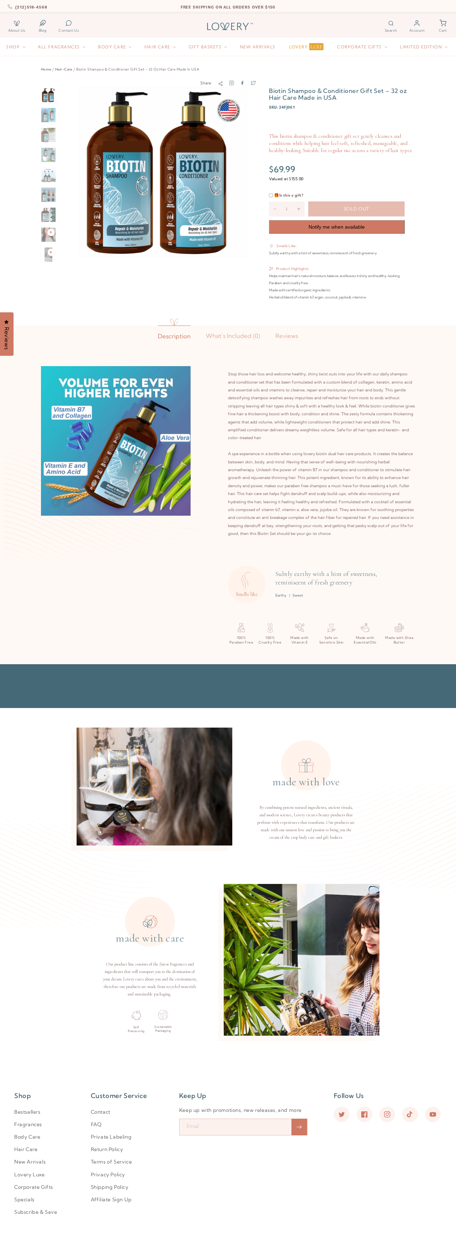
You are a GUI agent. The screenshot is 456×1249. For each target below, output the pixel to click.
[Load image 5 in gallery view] (48, 174)
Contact (100, 1112)
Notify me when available (337, 227)
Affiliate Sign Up (111, 1199)
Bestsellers (27, 1112)
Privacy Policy (108, 1174)
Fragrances (28, 1124)
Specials (24, 1199)
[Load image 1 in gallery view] (48, 95)
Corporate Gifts (33, 1187)
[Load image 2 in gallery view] (48, 115)
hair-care (64, 69)
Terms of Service (111, 1162)
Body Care (27, 1137)
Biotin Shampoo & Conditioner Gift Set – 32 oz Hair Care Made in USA (137, 69)
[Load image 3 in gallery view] (48, 134)
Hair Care (25, 1149)
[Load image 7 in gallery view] (48, 214)
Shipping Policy (110, 1187)
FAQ (96, 1124)
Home (46, 69)
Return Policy (107, 1149)
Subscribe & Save (35, 1212)
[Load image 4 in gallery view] (48, 154)
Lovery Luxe (29, 1174)
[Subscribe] (299, 1127)
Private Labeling (111, 1137)
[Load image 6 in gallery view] (48, 194)
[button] (391, 26)
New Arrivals (30, 1162)
